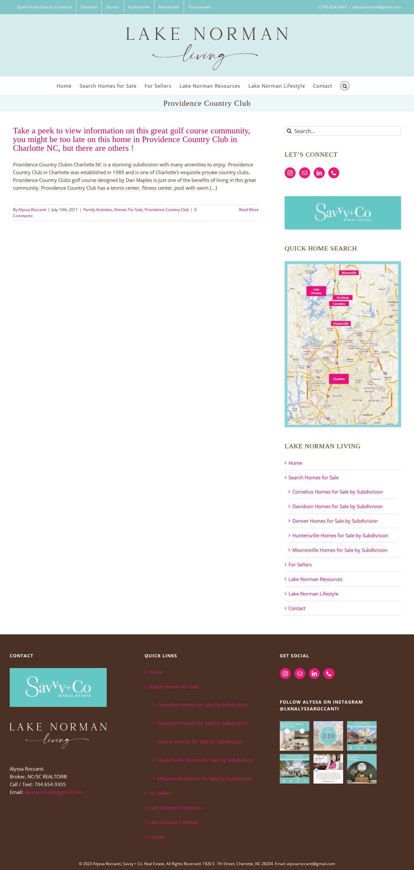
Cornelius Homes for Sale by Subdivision (337, 491)
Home (295, 463)
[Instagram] (290, 172)
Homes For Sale (128, 209)
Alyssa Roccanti (32, 209)
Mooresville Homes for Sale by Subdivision (339, 550)
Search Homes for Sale (314, 477)
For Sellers (300, 564)
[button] (344, 86)
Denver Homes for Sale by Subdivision (335, 521)
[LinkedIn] (319, 172)
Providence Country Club (167, 209)
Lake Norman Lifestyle (313, 593)
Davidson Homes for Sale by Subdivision (337, 506)
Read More (249, 209)
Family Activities (97, 209)
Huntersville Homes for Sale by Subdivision (340, 535)
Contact (297, 608)
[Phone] (333, 172)
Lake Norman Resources (316, 579)
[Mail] (304, 172)
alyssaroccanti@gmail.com (377, 7)
